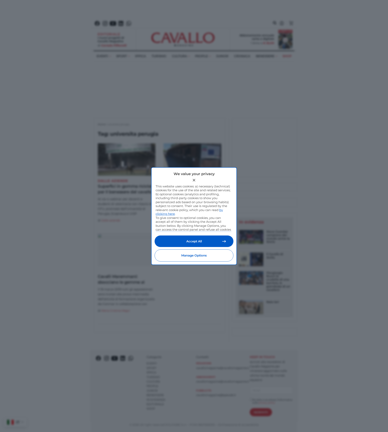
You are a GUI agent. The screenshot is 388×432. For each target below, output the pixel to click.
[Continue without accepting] (194, 180)
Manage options (194, 255)
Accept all (194, 241)
